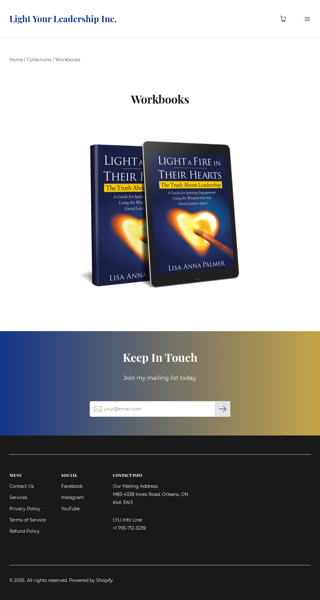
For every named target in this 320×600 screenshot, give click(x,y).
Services (18, 497)
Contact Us (21, 486)
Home (16, 60)
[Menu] (303, 19)
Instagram (72, 497)
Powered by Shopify (91, 580)
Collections (39, 60)
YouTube (70, 509)
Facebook (71, 486)
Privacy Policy (24, 509)
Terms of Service (27, 520)
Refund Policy (24, 531)
